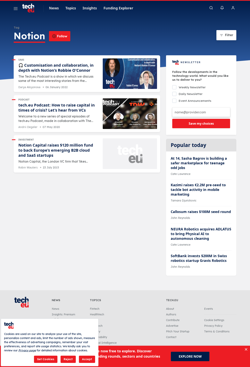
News (54, 8)
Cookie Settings (214, 320)
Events (208, 309)
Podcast (23, 99)
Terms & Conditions (216, 331)
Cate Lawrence (180, 174)
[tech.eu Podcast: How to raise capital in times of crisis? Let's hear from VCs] (130, 113)
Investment (26, 139)
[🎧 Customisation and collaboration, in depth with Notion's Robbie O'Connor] (130, 73)
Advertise (172, 326)
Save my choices (201, 123)
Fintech (94, 309)
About (170, 309)
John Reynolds (180, 218)
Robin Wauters (28, 167)
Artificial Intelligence (103, 343)
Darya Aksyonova (29, 87)
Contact (171, 337)
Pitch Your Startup (177, 331)
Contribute (172, 320)
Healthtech (97, 314)
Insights (90, 8)
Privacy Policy (213, 326)
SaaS (21, 59)
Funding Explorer (118, 8)
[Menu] (16, 9)
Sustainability (98, 337)
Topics (70, 8)
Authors (171, 314)
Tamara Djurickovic (183, 200)
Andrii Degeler (28, 127)
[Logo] (30, 8)
